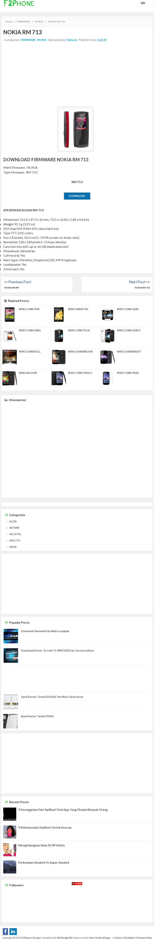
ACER (13, 521)
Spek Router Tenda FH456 (37, 716)
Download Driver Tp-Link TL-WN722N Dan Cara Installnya (57, 650)
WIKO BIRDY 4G (78, 309)
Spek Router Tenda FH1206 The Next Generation (52, 696)
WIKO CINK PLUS (79, 330)
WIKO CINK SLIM (127, 309)
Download (77, 196)
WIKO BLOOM (28, 372)
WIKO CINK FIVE (29, 309)
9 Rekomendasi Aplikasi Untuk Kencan (45, 827)
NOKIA (42, 39)
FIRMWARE (28, 39)
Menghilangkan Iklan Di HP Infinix (41, 845)
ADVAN (14, 527)
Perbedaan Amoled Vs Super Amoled (43, 862)
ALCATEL (15, 534)
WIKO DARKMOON (80, 351)
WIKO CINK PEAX (128, 372)
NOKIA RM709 (11, 287)
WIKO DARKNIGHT (129, 351)
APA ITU (14, 540)
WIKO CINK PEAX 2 (80, 372)
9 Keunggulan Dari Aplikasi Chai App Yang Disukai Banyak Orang (63, 809)
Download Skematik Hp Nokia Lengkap (45, 631)
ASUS (12, 547)
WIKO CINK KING (30, 330)
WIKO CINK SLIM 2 (129, 330)
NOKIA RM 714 (142, 287)
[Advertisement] (77, 75)
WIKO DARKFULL (30, 351)
